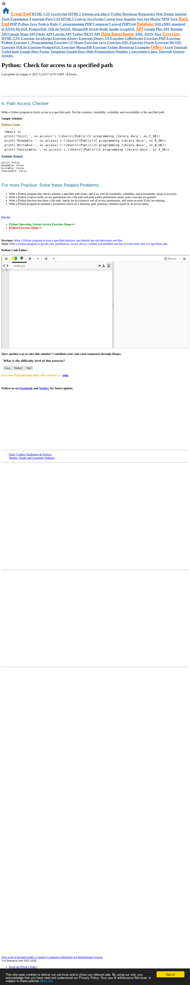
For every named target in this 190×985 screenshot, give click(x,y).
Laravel (115, 24)
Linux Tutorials (160, 52)
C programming (71, 24)
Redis (103, 29)
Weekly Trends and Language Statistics (32, 457)
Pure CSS (52, 19)
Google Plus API (156, 29)
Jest (146, 19)
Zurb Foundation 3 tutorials (23, 19)
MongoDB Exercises (91, 47)
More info (46, 980)
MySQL (22, 29)
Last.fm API (62, 34)
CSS (46, 14)
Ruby (54, 24)
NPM (165, 19)
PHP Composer (97, 24)
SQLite (53, 29)
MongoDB (80, 29)
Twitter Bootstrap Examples (128, 47)
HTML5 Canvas (73, 19)
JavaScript (59, 14)
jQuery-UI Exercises (108, 38)
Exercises (171, 33)
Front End (21, 13)
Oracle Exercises (156, 42)
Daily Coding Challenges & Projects (30, 454)
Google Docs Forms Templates (42, 52)
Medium (18, 368)
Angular (129, 19)
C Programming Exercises (48, 42)
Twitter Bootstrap (124, 14)
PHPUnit (129, 24)
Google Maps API (21, 34)
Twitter (44, 388)
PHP (13, 24)
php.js (105, 14)
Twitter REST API (86, 34)
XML (139, 34)
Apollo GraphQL (122, 29)
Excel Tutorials (176, 47)
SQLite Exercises (28, 47)
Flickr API (44, 34)
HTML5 (74, 14)
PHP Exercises (169, 38)
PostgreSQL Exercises (58, 47)
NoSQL (65, 29)
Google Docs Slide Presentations (90, 52)
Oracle (94, 29)
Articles (7, 56)
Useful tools (10, 52)
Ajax (158, 34)
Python (23, 24)
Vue (140, 19)
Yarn (174, 19)
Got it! (170, 974)
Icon (119, 19)
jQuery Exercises (80, 38)
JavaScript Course (101, 19)
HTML (37, 14)
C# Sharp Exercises (83, 42)
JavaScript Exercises (50, 38)
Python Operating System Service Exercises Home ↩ (42, 224)
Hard (28, 368)
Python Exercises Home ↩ (25, 227)
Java (33, 24)
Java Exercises (110, 42)
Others (157, 47)
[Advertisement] (44, 86)
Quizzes (178, 52)
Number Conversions (131, 52)
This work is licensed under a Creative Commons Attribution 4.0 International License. (52, 957)
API (139, 28)
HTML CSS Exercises (18, 38)
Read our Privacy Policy (23, 966)
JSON (148, 34)
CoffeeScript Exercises (141, 38)
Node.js (43, 24)
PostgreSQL (38, 29)
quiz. (66, 375)
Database (145, 23)
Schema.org (91, 14)
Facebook (25, 388)
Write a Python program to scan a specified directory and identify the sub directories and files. (68, 240)
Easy (7, 368)
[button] (95, 4)
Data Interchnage (117, 33)
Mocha (155, 19)
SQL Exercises (132, 42)
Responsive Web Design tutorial (162, 14)
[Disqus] (95, 618)
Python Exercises (14, 42)
